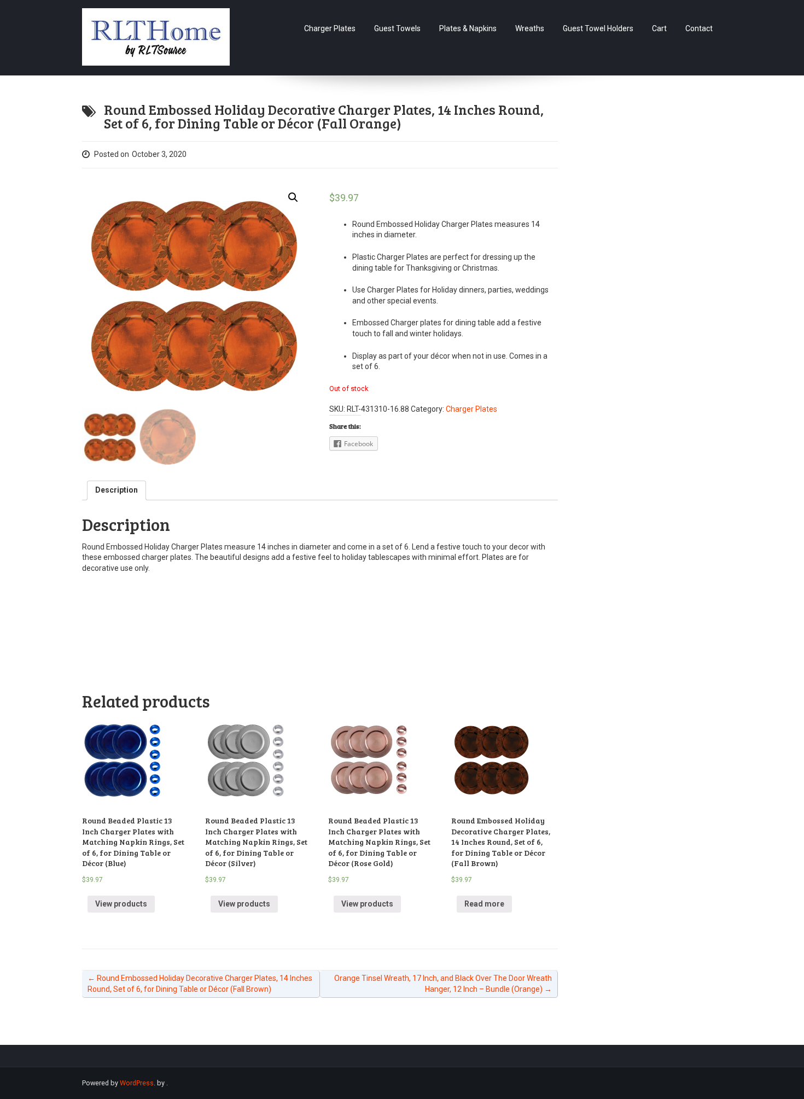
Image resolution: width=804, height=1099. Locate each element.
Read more (484, 903)
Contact (699, 28)
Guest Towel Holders (598, 28)
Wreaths (529, 28)
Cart (659, 28)
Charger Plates (330, 28)
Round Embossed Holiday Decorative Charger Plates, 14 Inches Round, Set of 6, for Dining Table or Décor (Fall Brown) (200, 983)
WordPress (137, 1083)
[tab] (116, 490)
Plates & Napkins (468, 28)
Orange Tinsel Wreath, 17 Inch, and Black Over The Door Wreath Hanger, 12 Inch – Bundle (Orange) (443, 983)
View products (121, 903)
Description (116, 490)
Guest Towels (397, 28)
